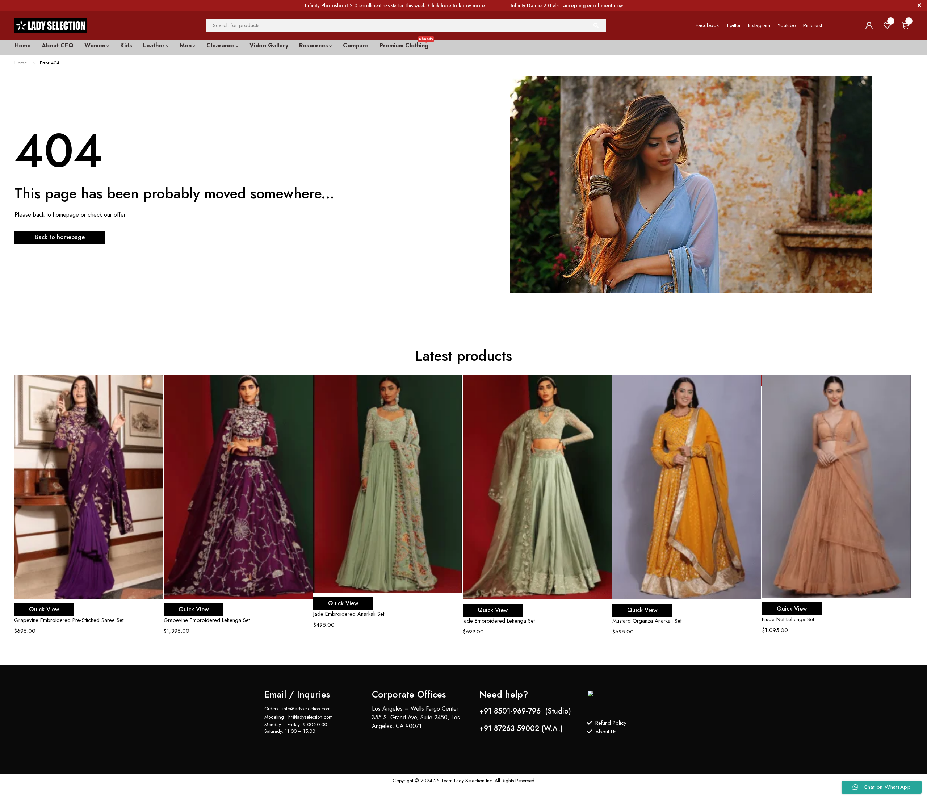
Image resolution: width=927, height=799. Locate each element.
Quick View (44, 609)
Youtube (786, 25)
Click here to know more (456, 5)
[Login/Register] (869, 25)
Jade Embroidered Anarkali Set (348, 614)
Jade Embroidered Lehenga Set (499, 621)
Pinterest (812, 25)
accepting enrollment (587, 5)
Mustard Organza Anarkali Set (646, 621)
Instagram (759, 25)
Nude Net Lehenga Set (788, 619)
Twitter (733, 25)
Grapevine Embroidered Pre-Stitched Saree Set (68, 620)
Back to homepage (60, 237)
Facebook (707, 25)
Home (20, 62)
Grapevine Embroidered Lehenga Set (207, 620)
